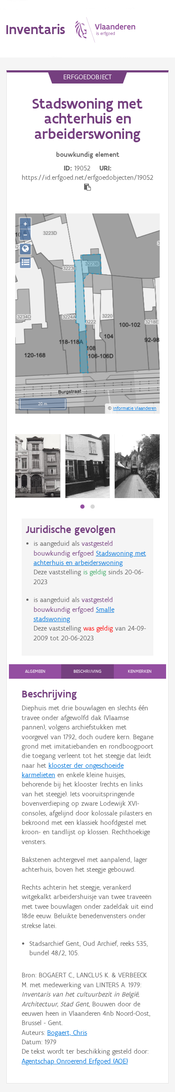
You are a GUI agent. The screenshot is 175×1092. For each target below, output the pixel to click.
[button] (82, 506)
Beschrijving (87, 671)
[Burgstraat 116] (37, 466)
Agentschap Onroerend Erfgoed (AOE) (75, 1061)
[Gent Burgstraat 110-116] (137, 466)
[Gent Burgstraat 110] (87, 466)
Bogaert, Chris (67, 1033)
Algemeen (35, 671)
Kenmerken (140, 671)
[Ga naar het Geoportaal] (25, 249)
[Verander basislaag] (25, 262)
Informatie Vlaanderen (134, 408)
